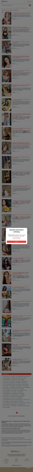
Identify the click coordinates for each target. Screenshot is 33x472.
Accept (16, 241)
